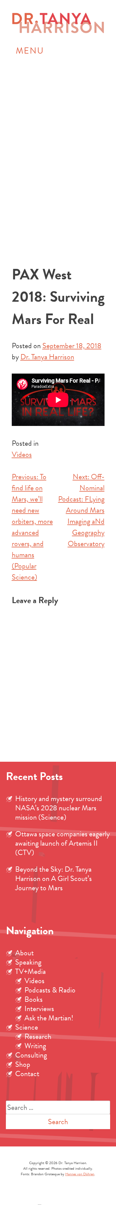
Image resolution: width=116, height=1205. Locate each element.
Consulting (31, 1055)
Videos (22, 454)
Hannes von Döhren (79, 1174)
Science (26, 1027)
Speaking (28, 962)
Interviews (39, 1008)
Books (33, 999)
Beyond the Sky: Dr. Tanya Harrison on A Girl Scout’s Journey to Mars (53, 878)
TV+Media (30, 971)
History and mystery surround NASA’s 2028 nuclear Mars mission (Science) (58, 808)
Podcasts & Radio (49, 990)
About (24, 952)
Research (37, 1036)
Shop (22, 1064)
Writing (35, 1045)
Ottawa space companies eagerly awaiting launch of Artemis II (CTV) (62, 843)
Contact (27, 1073)
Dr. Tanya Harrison (47, 356)
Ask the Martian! (48, 1017)
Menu (30, 50)
